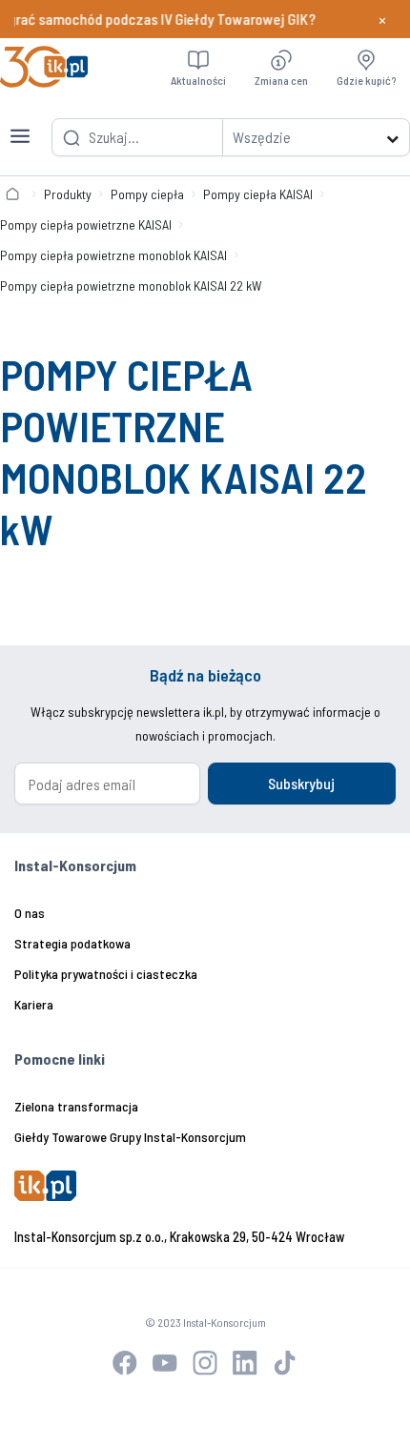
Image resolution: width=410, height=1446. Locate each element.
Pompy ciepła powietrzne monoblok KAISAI (113, 255)
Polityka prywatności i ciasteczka (105, 974)
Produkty (68, 194)
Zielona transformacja (76, 1106)
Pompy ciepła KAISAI (258, 194)
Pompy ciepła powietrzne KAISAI (86, 224)
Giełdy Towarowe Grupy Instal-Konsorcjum (130, 1137)
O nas (29, 913)
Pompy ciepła (147, 194)
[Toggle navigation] (20, 124)
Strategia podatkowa (72, 943)
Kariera (33, 1004)
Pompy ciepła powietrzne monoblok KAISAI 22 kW (131, 285)
